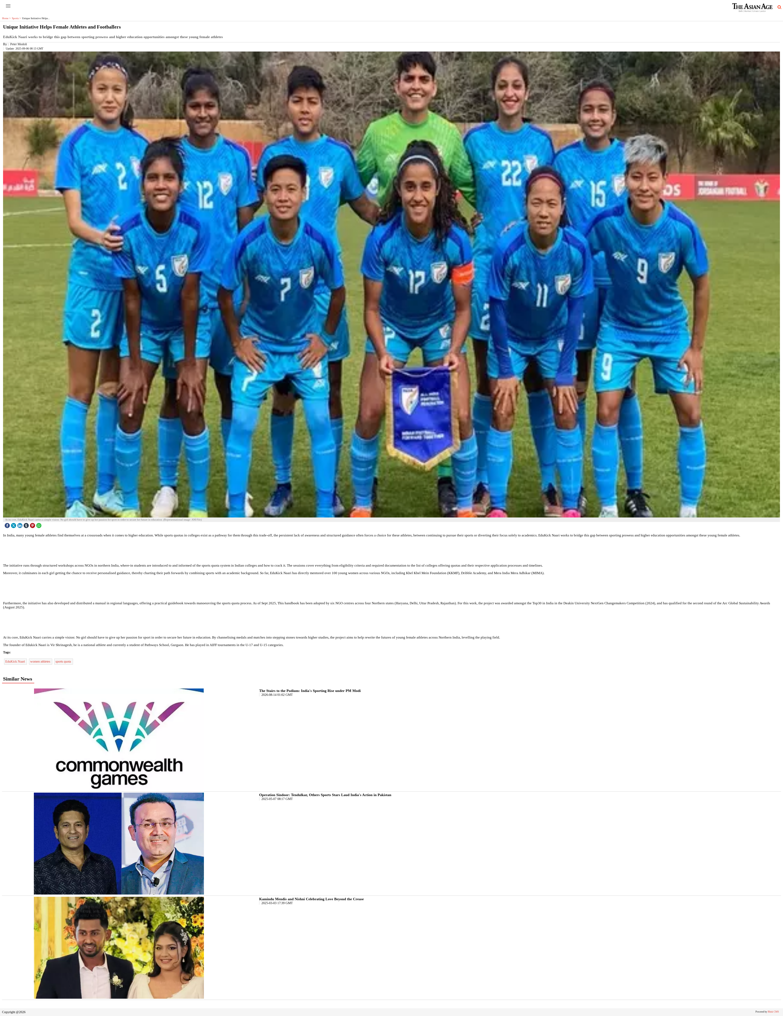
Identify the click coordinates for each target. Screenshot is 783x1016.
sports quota (63, 661)
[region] (391, 550)
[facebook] (8, 524)
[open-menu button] (8, 6)
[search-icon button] (779, 7)
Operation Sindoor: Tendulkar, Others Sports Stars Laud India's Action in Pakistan (325, 795)
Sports (17, 18)
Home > (7, 18)
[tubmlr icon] (27, 524)
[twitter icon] (14, 524)
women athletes (40, 661)
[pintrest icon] (33, 524)
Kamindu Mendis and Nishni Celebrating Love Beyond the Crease (311, 899)
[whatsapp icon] (39, 524)
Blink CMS (773, 1011)
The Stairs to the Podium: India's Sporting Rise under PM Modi (310, 691)
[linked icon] (20, 524)
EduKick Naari (15, 661)
